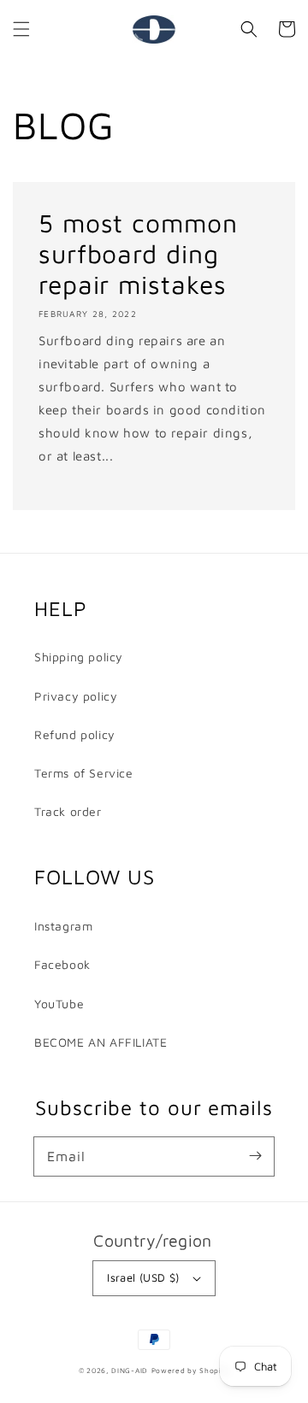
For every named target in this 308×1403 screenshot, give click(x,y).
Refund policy (75, 734)
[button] (21, 29)
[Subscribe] (255, 1156)
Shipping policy (78, 656)
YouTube (59, 1003)
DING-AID (129, 1370)
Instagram (63, 926)
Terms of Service (83, 773)
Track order (68, 811)
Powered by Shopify (190, 1370)
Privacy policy (75, 696)
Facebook (62, 964)
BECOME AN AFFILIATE (100, 1042)
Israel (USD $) (143, 1277)
